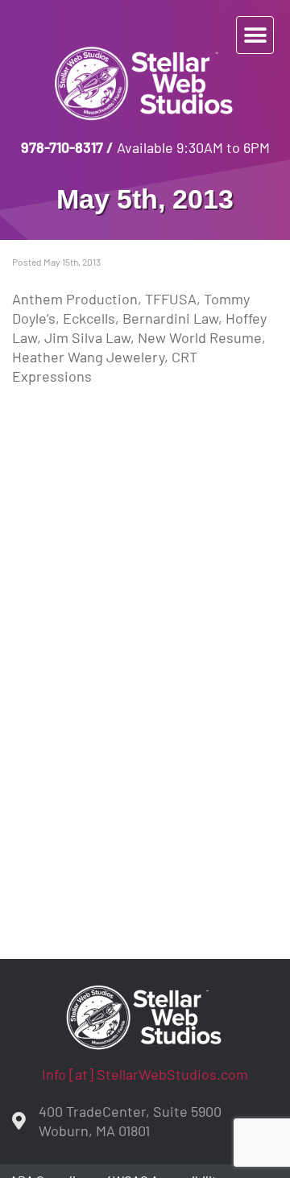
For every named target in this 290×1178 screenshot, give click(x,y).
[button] (255, 35)
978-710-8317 (62, 147)
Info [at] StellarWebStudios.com (145, 1074)
